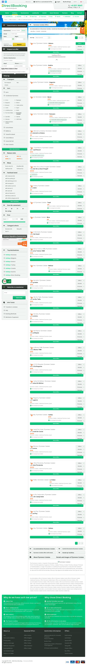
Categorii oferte (13, 226)
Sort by (32, 37)
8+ (11, 208)
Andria (50, 65)
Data (5, 36)
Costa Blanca (10, 137)
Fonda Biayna (34, 333)
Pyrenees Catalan (18, 113)
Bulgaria (11, 258)
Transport (10, 79)
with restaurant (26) (10, 176)
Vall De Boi (18, 119)
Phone (18, 63)
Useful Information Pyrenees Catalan (72, 548)
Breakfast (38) (20, 166)
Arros (6, 100)
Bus (18, 82)
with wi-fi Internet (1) (10, 193)
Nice (48, 217)
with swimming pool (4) (10, 181)
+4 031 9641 (77, 5)
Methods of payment (12, 317)
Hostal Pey (33, 513)
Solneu (50, 528)
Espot (17, 107)
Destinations (25, 13)
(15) (20, 156)
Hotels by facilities (68, 552)
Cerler (6, 107)
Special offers (68, 640)
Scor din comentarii (13, 205)
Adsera (50, 43)
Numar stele (11, 153)
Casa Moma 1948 (35, 350)
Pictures (79, 49)
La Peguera (34, 400)
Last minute (68, 638)
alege (13, 39)
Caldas (50, 415)
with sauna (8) (8, 191)
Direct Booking (14, 6)
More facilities (15, 201)
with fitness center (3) (10, 195)
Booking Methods (11, 314)
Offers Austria (27, 635)
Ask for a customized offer (44, 1)
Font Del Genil (35, 234)
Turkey (10, 265)
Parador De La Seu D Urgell (39, 169)
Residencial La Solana (37, 133)
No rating (8, 211)
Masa (9, 163)
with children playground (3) (12, 198)
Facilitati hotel (12, 173)
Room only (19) (9, 166)
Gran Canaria (9, 144)
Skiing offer (68, 645)
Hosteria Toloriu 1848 (37, 251)
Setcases (7, 119)
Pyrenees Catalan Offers (41, 25)
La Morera (33, 448)
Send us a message (9, 643)
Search (19, 44)
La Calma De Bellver (37, 383)
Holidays (14, 13)
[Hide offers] (57, 60)
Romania (11, 255)
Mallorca (8, 131)
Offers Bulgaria (28, 638)
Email (5, 63)
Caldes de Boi (19, 105)
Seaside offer (68, 643)
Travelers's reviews (12, 307)
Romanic (52, 114)
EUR (75, 1)
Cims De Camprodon (37, 497)
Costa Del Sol (10, 141)
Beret (49, 97)
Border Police (47, 641)
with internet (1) (9, 188)
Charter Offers (68, 648)
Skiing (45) (19, 229)
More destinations (15, 149)
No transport (8, 82)
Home (7, 13)
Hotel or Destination (10, 58)
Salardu (18, 116)
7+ (17, 208)
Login (58, 1)
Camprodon (34, 282)
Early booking (68, 635)
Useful (44, 13)
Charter (6, 85)
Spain (8, 88)
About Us (28, 1)
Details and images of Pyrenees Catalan (70, 557)
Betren (18, 102)
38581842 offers (8, 45)
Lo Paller (53, 480)
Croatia (11, 268)
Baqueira (7, 102)
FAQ (7, 310)
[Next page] (82, 37)
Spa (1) (7, 231)
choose (23, 30)
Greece (10, 261)
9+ (6, 208)
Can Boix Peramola (36, 465)
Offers (79, 43)
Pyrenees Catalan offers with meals (43, 552)
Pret (8, 215)
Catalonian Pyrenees (12, 95)
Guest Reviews (54, 13)
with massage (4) (9, 183)
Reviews (80, 74)
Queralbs (7, 116)
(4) (7, 156)
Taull (49, 202)
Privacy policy (7, 640)
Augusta (52, 82)
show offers (56, 52)
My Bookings (67, 1)
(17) (9, 159)
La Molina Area (8, 110)
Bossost (7, 105)
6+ (23, 208)
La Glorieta (34, 316)
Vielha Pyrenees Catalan (9, 122)
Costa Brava (9, 127)
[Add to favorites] (31, 44)
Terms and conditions (9, 638)
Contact (79, 13)
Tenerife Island (10, 134)
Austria (11, 271)
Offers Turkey (27, 643)
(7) (21, 159)
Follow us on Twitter (9, 653)
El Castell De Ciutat (36, 431)
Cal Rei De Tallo (35, 299)
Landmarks (35, 13)
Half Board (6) (8, 168)
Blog (72, 13)
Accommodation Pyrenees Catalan (44, 549)
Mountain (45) (8, 229)
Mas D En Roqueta (36, 366)
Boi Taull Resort (35, 150)
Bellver (50, 266)
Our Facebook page (9, 651)
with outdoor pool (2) (10, 186)
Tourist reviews (69, 653)
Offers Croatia (27, 648)
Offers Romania (28, 645)
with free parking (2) (10, 178)
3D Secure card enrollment (51, 648)
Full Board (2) (20, 168)
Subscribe (19, 298)
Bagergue (18, 100)
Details (80, 46)
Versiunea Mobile (28, 661)
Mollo (17, 110)
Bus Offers (67, 651)
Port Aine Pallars (9, 112)
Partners (65, 13)
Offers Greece (27, 640)
